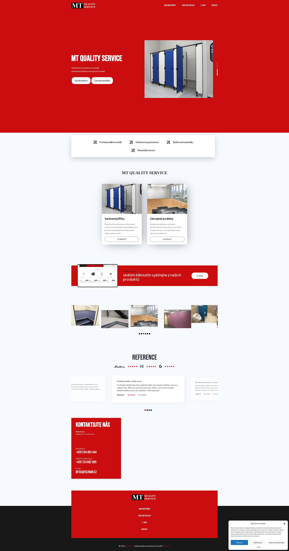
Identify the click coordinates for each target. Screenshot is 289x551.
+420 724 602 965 (86, 462)
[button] (284, 523)
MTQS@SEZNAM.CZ (86, 472)
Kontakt (215, 5)
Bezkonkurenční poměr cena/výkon (206, 382)
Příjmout (239, 542)
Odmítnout (257, 542)
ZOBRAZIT (121, 239)
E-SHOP (203, 5)
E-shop (200, 275)
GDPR (259, 547)
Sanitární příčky (170, 5)
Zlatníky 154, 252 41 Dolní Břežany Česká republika (83, 440)
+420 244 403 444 (86, 452)
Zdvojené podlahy (188, 5)
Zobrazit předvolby (276, 542)
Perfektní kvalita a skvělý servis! (129, 381)
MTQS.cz (129, 546)
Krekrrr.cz (166, 546)
